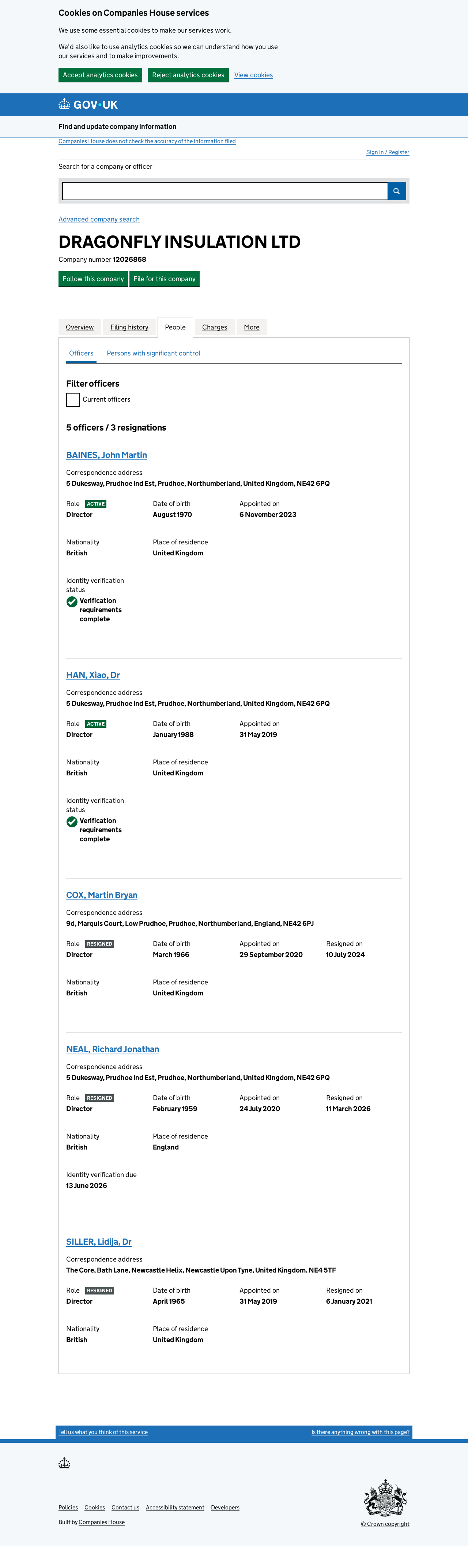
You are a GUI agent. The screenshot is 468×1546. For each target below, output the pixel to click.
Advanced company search (99, 219)
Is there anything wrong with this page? (361, 1431)
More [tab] (252, 327)
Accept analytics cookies (100, 75)
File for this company (164, 279)
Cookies (94, 1507)
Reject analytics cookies (188, 75)
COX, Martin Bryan (101, 895)
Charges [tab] (214, 327)
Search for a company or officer (105, 166)
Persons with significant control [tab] (153, 353)
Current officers (107, 399)
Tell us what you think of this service (103, 1431)
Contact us (125, 1507)
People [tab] (175, 327)
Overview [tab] (80, 327)
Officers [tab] (81, 353)
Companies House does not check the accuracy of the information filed (147, 141)
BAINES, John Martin (106, 455)
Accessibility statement (175, 1507)
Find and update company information (117, 126)
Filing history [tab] (129, 327)
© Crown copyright (385, 1523)
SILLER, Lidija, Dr (99, 1241)
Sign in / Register (388, 152)
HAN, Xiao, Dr (93, 675)
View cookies (253, 74)
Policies (68, 1507)
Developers (225, 1507)
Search (397, 191)
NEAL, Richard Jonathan (112, 1049)
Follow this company (93, 279)
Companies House (102, 1522)
